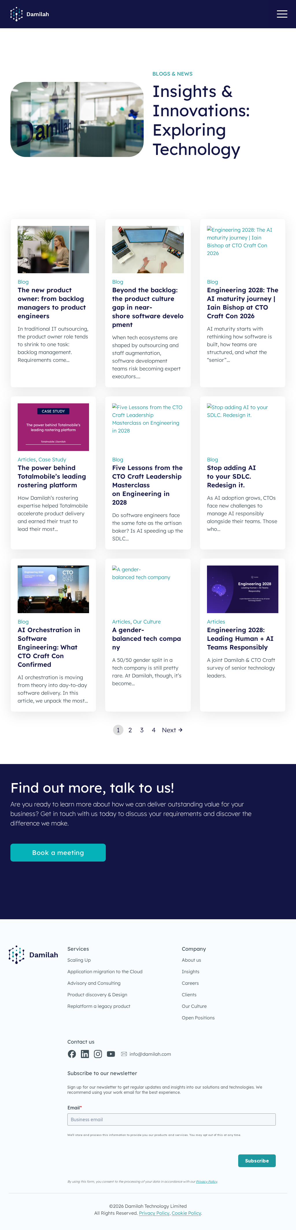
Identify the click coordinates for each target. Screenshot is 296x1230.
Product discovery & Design (97, 994)
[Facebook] (71, 1054)
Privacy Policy (206, 1182)
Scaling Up (79, 960)
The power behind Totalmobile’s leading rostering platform (52, 476)
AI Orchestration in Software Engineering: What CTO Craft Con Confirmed (49, 647)
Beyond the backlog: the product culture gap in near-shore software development (148, 307)
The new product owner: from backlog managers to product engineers (52, 303)
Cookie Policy (186, 1213)
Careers (190, 983)
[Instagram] (97, 1054)
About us (191, 960)
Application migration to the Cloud (105, 971)
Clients (189, 994)
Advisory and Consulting (94, 983)
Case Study (52, 459)
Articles (27, 459)
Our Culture (194, 1006)
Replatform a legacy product (98, 1006)
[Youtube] (110, 1054)
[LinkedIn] (84, 1054)
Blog (23, 281)
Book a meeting (58, 853)
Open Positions (198, 1018)
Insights (190, 971)
